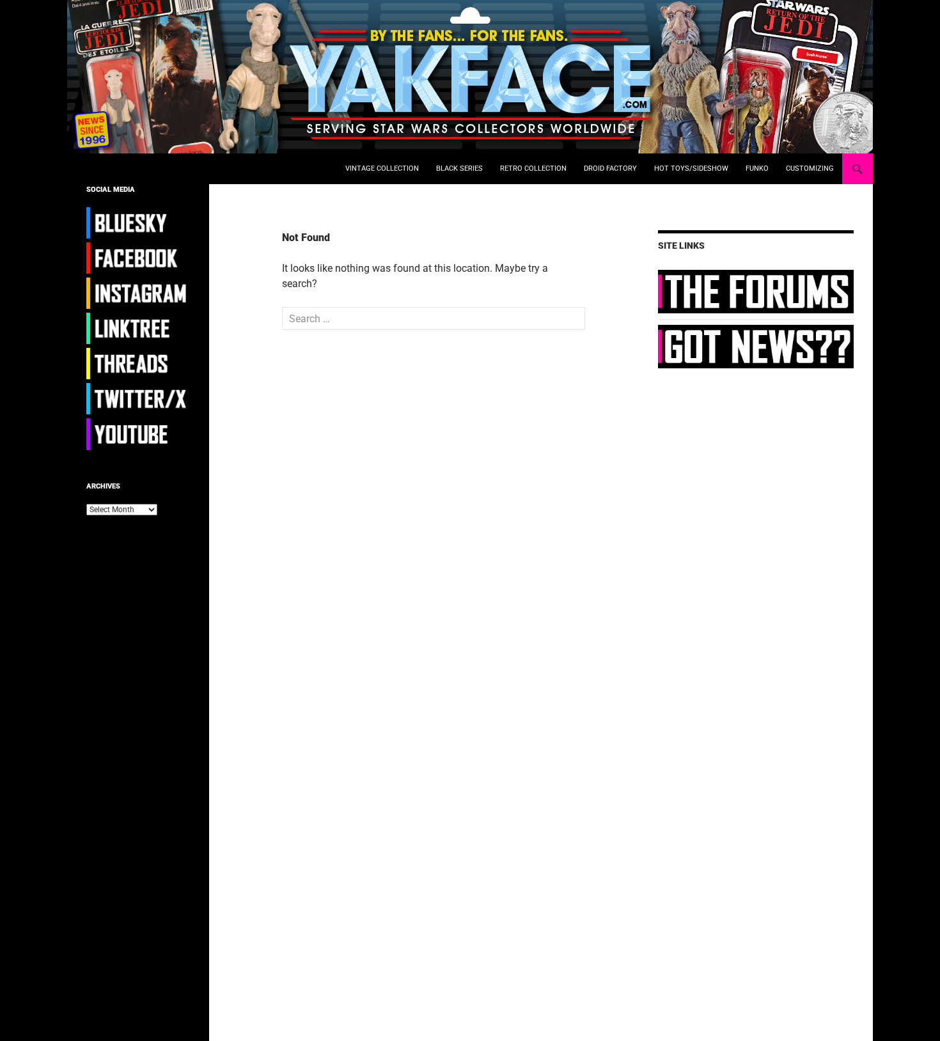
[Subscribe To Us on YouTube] (138, 433)
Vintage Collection (382, 168)
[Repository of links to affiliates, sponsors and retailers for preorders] (138, 328)
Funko (757, 168)
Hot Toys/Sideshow (691, 168)
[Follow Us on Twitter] (138, 398)
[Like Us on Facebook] (138, 257)
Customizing (810, 168)
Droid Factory (610, 168)
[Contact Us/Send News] (756, 346)
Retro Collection (533, 168)
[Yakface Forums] (756, 291)
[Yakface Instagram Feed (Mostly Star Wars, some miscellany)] (138, 292)
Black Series (459, 168)
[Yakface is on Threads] (138, 363)
